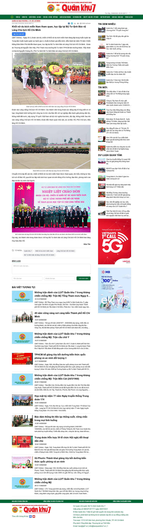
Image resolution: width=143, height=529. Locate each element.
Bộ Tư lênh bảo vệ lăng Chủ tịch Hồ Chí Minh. (39, 255)
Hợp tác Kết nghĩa (105, 17)
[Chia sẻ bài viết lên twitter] (72, 23)
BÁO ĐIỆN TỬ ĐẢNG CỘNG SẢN (20, 501)
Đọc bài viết (20, 34)
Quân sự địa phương (65, 17)
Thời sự (18, 17)
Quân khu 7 (28, 251)
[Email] (78, 23)
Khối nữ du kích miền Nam (44, 251)
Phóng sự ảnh (129, 17)
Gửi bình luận (83, 278)
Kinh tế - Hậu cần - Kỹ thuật (90, 17)
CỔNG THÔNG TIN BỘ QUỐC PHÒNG (122, 501)
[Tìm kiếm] (130, 13)
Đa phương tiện (77, 17)
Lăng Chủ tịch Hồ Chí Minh (66, 251)
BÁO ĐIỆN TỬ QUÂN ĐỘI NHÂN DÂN (88, 501)
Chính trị (24, 17)
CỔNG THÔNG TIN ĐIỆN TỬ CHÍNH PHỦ (53, 501)
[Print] (75, 23)
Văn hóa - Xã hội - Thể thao (50, 17)
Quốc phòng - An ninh (35, 17)
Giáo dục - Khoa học (117, 17)
